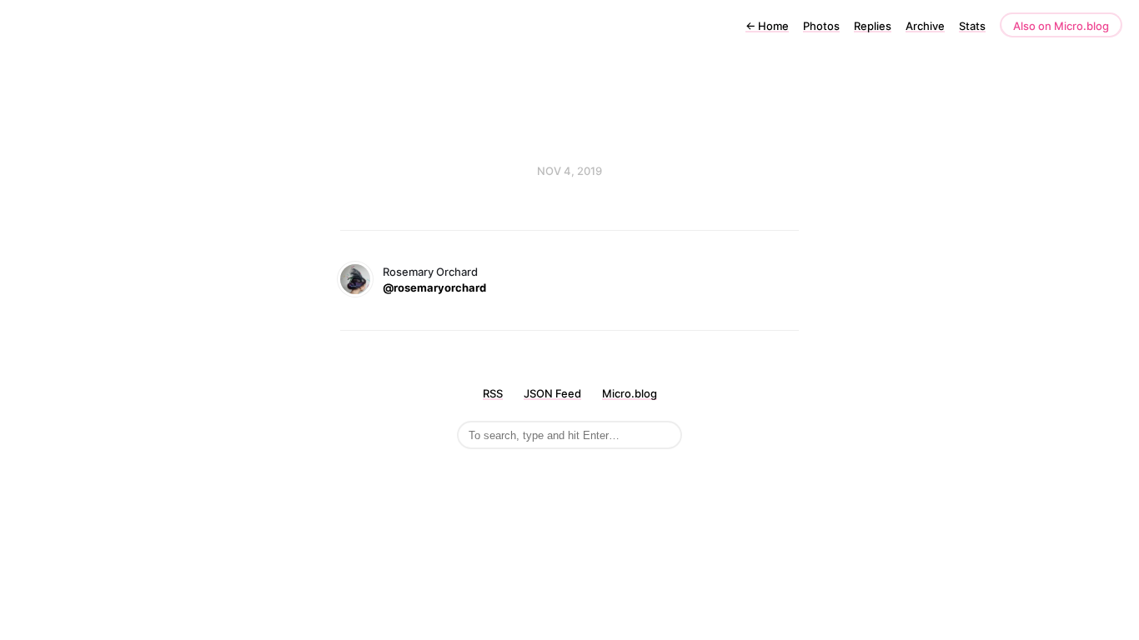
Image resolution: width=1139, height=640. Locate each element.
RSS (493, 393)
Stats (972, 25)
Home (767, 25)
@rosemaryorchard (434, 287)
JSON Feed (552, 393)
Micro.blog (629, 393)
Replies (872, 25)
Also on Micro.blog (1061, 25)
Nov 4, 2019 (569, 171)
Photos (821, 25)
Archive (925, 25)
